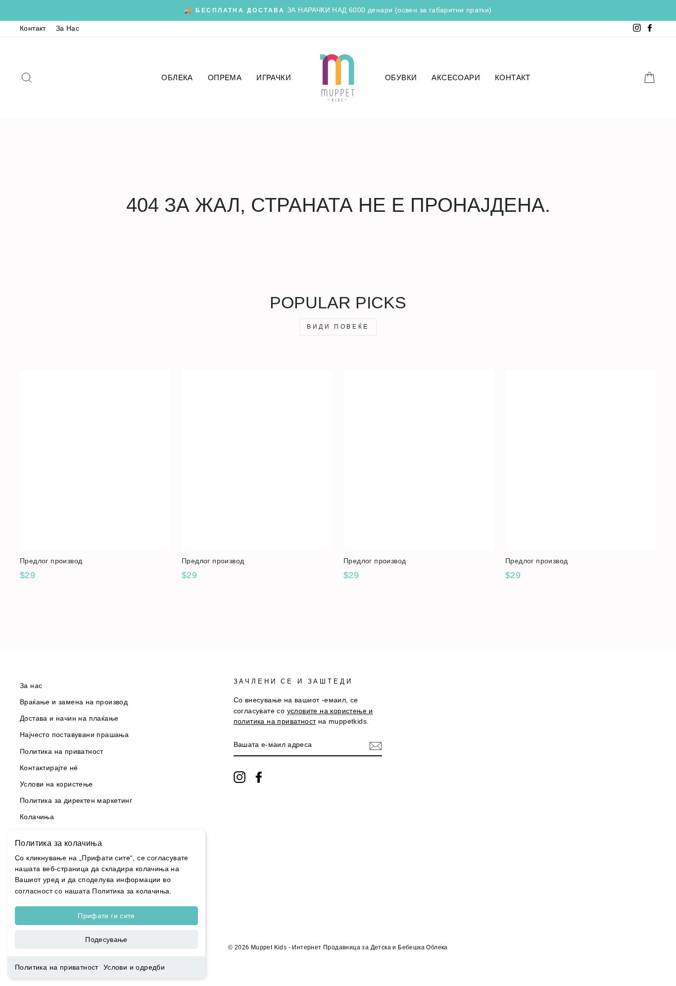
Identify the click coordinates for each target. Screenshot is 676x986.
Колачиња (37, 817)
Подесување (106, 939)
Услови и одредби (134, 967)
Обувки (401, 77)
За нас (31, 686)
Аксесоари (456, 77)
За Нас (67, 28)
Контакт (33, 28)
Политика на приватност (56, 967)
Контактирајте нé (49, 768)
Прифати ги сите (106, 916)
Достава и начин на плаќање (69, 718)
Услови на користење (56, 784)
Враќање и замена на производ (74, 702)
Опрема (224, 77)
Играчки (273, 77)
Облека (177, 77)
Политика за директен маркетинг (76, 800)
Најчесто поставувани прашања (74, 735)
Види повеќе (338, 326)
